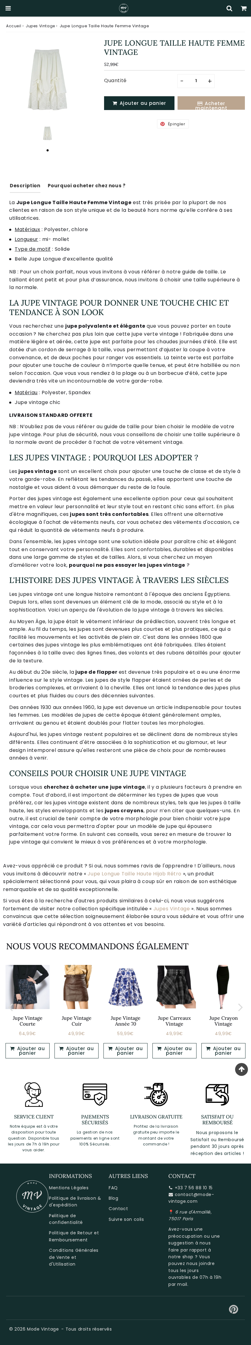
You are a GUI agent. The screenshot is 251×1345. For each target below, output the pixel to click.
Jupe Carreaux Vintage (174, 1021)
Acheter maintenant (211, 105)
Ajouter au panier (30, 1050)
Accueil (13, 26)
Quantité (115, 80)
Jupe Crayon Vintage (223, 1021)
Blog (113, 1198)
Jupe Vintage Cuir (77, 1021)
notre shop (180, 1257)
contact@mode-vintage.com (191, 1197)
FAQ (113, 1188)
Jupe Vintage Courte (28, 1021)
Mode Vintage (43, 1329)
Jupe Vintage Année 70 (125, 1021)
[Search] (229, 8)
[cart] (244, 8)
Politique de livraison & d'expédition (75, 1201)
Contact (118, 1209)
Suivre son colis (126, 1219)
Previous (10, 1007)
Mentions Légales (69, 1188)
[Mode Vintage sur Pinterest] (233, 1312)
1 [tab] (47, 150)
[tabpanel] (47, 133)
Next (240, 1007)
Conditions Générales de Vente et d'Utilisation (74, 1257)
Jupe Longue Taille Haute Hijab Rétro (135, 873)
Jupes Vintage (40, 26)
